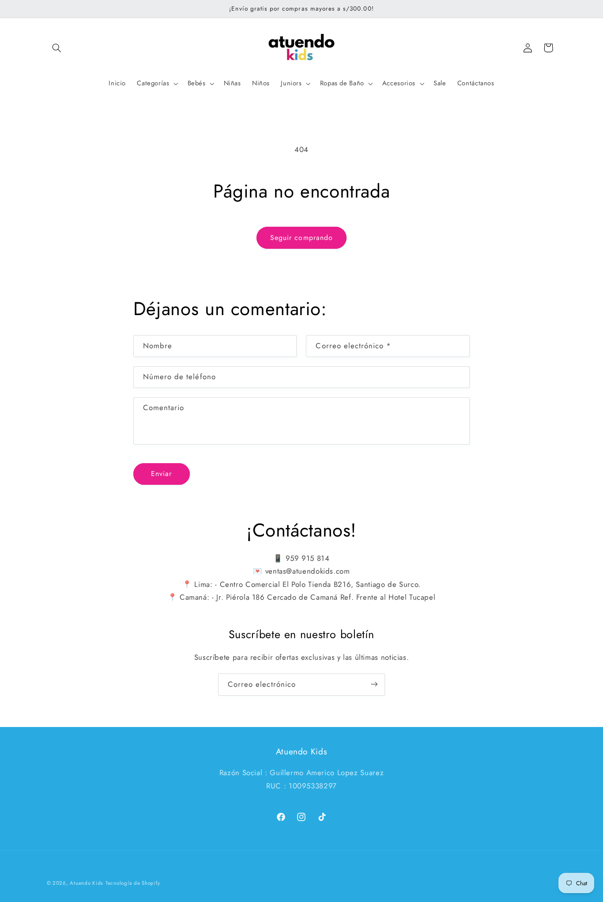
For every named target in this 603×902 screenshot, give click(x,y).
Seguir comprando (301, 237)
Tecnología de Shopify (133, 883)
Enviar (161, 473)
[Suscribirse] (374, 684)
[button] (57, 48)
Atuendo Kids (86, 883)
